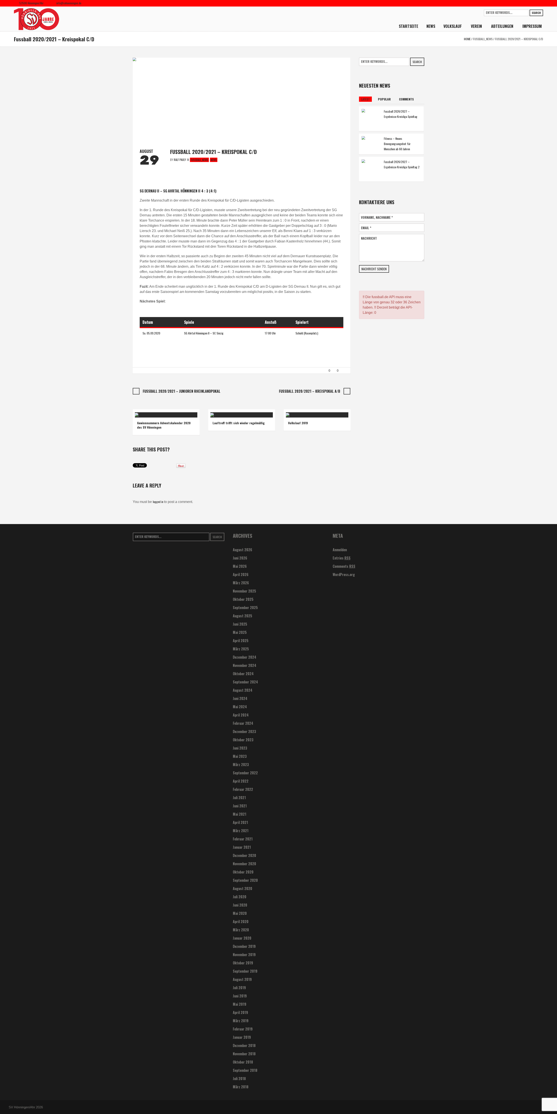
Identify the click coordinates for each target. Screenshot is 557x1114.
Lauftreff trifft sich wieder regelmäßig (239, 423)
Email (366, 227)
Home (467, 39)
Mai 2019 (239, 1004)
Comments (344, 566)
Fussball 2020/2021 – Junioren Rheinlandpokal (181, 391)
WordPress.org (344, 574)
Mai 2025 (240, 632)
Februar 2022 (243, 789)
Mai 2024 (240, 706)
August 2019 (242, 979)
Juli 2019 (239, 987)
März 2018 (240, 1086)
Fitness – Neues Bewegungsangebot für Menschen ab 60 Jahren (397, 143)
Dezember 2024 (244, 657)
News (214, 160)
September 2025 (245, 607)
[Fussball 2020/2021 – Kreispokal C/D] (241, 99)
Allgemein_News (223, 413)
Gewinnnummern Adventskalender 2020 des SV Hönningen (164, 425)
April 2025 (240, 640)
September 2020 (245, 880)
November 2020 (244, 863)
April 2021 (240, 822)
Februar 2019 (243, 1029)
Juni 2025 (240, 624)
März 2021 (240, 830)
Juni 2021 (240, 805)
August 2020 (242, 888)
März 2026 (241, 582)
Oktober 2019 (243, 962)
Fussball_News (483, 39)
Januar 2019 (242, 1037)
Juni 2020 (240, 905)
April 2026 (240, 574)
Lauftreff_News (244, 413)
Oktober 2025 (243, 599)
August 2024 (242, 690)
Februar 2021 (243, 839)
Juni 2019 (240, 996)
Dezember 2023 (244, 731)
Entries (342, 558)
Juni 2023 (240, 748)
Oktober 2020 (243, 872)
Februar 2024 (243, 723)
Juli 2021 (239, 797)
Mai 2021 (239, 814)
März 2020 (241, 929)
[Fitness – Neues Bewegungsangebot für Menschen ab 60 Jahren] (371, 143)
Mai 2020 (240, 913)
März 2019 (240, 1020)
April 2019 (240, 1012)
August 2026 (242, 549)
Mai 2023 (240, 756)
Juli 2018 (239, 1078)
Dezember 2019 (244, 946)
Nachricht (369, 238)
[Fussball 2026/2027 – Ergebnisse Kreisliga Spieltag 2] (371, 168)
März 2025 (241, 648)
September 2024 (245, 682)
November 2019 (244, 954)
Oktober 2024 (243, 673)
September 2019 (245, 971)
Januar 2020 (242, 938)
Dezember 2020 (244, 855)
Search (536, 13)
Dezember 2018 (244, 1045)
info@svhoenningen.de (68, 3)
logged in (158, 501)
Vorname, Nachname (377, 217)
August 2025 (242, 615)
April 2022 (240, 781)
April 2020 (240, 921)
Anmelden (340, 549)
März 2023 (241, 764)
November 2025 (244, 591)
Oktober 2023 (243, 739)
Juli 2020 (239, 896)
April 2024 (241, 715)
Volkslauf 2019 (298, 423)
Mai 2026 (240, 566)
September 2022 (245, 772)
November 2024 (244, 665)
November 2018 (244, 1053)
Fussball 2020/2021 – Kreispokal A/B (309, 391)
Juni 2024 (240, 698)
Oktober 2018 (243, 1062)
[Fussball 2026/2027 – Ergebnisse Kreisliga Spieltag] (371, 118)
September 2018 (245, 1070)
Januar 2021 (242, 847)
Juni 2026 (240, 558)
